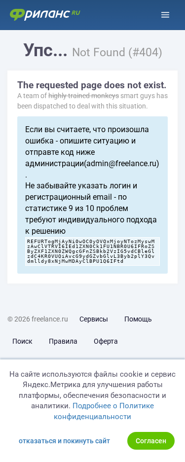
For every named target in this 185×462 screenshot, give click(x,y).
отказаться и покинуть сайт (64, 441)
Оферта (106, 341)
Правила (63, 341)
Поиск (22, 341)
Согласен (151, 441)
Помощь (138, 319)
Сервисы (93, 319)
